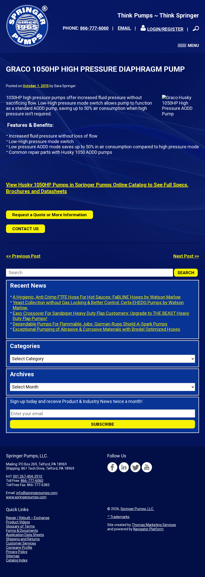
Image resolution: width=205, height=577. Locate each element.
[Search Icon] (195, 28)
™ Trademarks (118, 517)
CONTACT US (25, 228)
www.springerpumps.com (26, 497)
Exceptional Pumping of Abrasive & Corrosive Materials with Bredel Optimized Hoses (96, 329)
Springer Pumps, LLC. (137, 509)
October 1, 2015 (36, 86)
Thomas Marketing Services (154, 525)
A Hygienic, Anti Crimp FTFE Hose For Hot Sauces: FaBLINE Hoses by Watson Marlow (97, 297)
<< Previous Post (23, 256)
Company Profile (19, 548)
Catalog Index (17, 560)
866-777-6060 (94, 28)
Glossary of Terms (20, 526)
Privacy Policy (17, 552)
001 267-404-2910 (27, 476)
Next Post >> (186, 256)
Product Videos (18, 522)
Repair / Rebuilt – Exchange (28, 518)
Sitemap (13, 556)
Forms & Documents (22, 531)
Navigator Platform (148, 529)
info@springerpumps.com (37, 493)
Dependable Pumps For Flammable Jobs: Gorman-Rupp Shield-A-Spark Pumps (90, 324)
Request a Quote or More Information (49, 214)
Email (124, 28)
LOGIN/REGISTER (165, 29)
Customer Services (21, 543)
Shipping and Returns (23, 539)
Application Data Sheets (25, 535)
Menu (193, 45)
